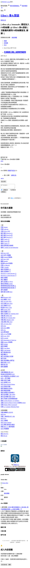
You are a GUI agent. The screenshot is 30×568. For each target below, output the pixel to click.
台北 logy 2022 (5, 259)
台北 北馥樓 (4, 420)
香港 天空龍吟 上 (6, 269)
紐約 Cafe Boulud (5, 350)
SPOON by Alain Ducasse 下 (8, 275)
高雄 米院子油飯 (5, 380)
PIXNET (8, 540)
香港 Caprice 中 (5, 241)
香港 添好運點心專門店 (7, 360)
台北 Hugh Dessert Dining (8, 384)
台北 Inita (3, 326)
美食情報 (14, 37)
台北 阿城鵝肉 (5, 428)
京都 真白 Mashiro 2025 (7, 320)
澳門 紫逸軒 (4, 289)
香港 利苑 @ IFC (5, 362)
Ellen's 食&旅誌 (10, 15)
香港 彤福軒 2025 (6, 311)
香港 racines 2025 (5, 309)
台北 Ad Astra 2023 (6, 324)
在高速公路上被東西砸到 (15, 52)
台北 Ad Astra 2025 (6, 301)
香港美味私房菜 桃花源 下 (8, 287)
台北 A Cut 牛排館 (6, 334)
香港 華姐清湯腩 (5, 390)
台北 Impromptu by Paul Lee (8, 340)
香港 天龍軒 (4, 277)
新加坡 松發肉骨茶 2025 (8, 374)
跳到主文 (3, 20)
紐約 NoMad (4, 344)
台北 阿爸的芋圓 (5, 386)
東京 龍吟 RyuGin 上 (6, 233)
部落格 (6, 43)
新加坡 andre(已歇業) (7, 263)
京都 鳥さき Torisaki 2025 (8, 317)
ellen (2, 161)
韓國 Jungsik (4, 261)
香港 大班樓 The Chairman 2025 (10, 313)
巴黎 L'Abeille (5, 267)
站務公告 (13, 175)
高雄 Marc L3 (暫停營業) (8, 426)
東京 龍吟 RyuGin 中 (6, 235)
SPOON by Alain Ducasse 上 (8, 273)
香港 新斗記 (4, 364)
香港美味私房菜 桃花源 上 (8, 285)
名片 (5, 45)
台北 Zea (3, 330)
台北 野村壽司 (5, 332)
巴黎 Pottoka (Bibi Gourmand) (9, 404)
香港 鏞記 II (4, 354)
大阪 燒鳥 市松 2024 (6, 322)
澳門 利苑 (3, 358)
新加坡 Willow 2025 (6, 307)
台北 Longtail (4, 338)
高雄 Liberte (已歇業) (7, 342)
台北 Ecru (3, 418)
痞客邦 (10, 170)
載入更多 (3, 181)
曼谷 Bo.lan (4, 435)
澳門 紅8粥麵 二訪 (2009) (8, 394)
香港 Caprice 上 (5, 239)
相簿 (5, 41)
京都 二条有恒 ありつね (8, 416)
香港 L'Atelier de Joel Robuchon (9, 247)
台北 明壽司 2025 (6, 305)
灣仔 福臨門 (4, 279)
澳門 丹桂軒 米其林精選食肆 (9, 398)
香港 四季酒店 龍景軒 (7, 245)
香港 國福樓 (4, 366)
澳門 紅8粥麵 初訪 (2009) (8, 396)
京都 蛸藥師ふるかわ (7, 412)
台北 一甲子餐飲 (5, 378)
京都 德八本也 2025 (6, 315)
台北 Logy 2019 (5, 336)
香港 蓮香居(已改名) (6, 388)
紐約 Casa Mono (5, 348)
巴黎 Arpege (4, 227)
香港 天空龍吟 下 (6, 271)
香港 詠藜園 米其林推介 (8, 392)
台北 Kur (3, 414)
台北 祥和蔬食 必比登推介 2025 (10, 376)
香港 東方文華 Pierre (6, 292)
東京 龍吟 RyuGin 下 (6, 237)
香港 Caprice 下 (5, 243)
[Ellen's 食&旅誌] (1, 446)
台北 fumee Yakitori (6, 422)
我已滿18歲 (4, 564)
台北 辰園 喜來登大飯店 (8, 424)
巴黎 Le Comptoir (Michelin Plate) (10, 406)
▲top (2, 178)
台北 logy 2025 (5, 253)
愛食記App (16, 464)
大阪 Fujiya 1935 (5, 231)
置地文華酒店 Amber (7, 283)
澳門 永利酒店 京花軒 (7, 356)
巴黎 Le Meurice (5, 265)
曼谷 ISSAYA (4, 433)
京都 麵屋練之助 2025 (7, 372)
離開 (9, 564)
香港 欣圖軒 (4, 346)
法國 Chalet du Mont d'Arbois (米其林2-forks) (13, 402)
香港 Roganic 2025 (6, 297)
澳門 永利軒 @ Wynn (7, 281)
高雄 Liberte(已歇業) (6, 257)
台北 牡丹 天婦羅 (6, 255)
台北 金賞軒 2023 (6, 382)
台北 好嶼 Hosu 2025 (6, 303)
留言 (13, 170)
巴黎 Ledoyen (4, 229)
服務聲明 (18, 542)
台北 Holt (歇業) (5, 328)
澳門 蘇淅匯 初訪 (6, 352)
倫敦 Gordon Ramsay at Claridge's (10, 400)
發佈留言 (3, 192)
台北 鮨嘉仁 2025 (6, 299)
